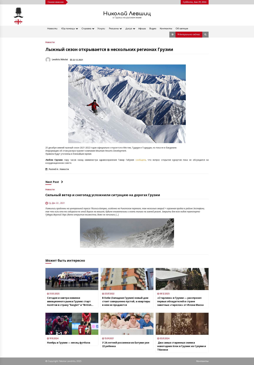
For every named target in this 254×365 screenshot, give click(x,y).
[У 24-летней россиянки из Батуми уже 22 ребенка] (127, 324)
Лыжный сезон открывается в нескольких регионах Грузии (109, 49)
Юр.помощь (68, 29)
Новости (52, 29)
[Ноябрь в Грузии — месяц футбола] (71, 324)
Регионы (114, 29)
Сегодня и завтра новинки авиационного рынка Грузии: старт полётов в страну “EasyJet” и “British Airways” (69, 301)
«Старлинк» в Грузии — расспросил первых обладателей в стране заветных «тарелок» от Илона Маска (180, 301)
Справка (86, 29)
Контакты (166, 29)
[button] (172, 35)
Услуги (101, 29)
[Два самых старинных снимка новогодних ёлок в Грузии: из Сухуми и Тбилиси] (182, 324)
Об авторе (182, 29)
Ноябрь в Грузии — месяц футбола (68, 342)
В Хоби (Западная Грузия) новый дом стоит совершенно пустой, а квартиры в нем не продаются (126, 301)
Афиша (142, 29)
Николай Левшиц (127, 13)
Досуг (128, 29)
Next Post (52, 182)
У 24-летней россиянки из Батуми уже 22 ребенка (125, 344)
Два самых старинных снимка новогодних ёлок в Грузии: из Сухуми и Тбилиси (181, 346)
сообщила (141, 159)
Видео (152, 29)
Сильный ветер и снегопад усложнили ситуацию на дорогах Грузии (102, 195)
